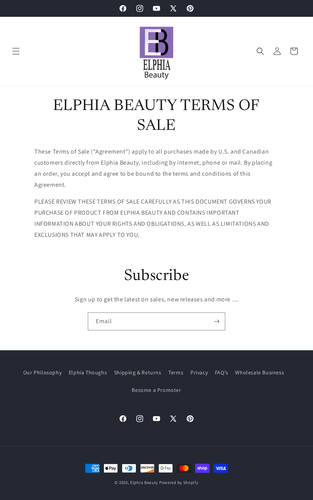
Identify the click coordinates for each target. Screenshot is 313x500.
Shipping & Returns (137, 372)
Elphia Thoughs (88, 372)
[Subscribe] (216, 321)
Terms (175, 372)
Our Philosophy (42, 372)
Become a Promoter (156, 390)
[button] (16, 51)
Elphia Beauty (144, 482)
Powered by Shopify (178, 482)
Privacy (199, 372)
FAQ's (221, 372)
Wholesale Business (259, 372)
